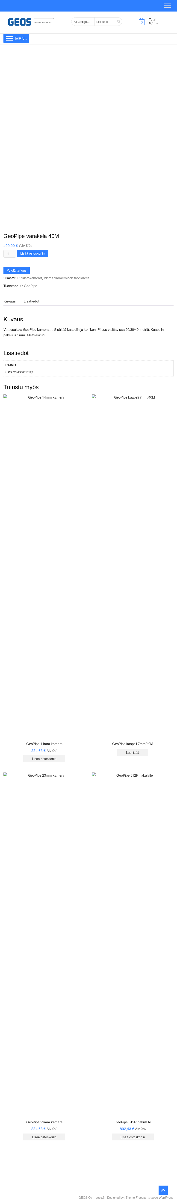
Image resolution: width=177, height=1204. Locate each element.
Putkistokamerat (29, 277)
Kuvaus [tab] (9, 301)
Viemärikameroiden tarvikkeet (66, 277)
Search (117, 22)
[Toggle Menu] (167, 5)
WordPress (166, 1197)
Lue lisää (132, 752)
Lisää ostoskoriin (32, 253)
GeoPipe (30, 285)
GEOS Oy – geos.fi (92, 1197)
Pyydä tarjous (17, 270)
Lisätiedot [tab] (31, 301)
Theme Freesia (136, 1197)
